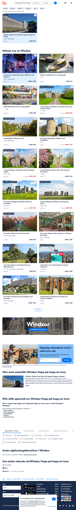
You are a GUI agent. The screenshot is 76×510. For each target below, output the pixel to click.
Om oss (56, 486)
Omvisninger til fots (9, 417)
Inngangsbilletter (8, 413)
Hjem (3, 479)
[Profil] (71, 3)
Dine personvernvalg (41, 493)
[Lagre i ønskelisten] (35, 15)
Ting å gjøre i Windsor (28, 479)
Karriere (57, 488)
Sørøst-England (17, 479)
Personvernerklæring (7, 366)
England (9, 479)
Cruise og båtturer (8, 410)
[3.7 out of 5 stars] (6, 471)
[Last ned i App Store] (29, 493)
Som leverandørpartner (66, 486)
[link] (19, 28)
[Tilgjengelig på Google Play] (29, 488)
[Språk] (65, 3)
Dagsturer (6, 415)
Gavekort (57, 496)
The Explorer (57, 499)
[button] (19, 28)
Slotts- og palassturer (9, 412)
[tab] (11, 431)
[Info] (23, 11)
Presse (56, 493)
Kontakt (38, 486)
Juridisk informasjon (41, 488)
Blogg (56, 491)
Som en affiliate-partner (66, 491)
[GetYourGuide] (4, 3)
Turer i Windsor (40, 479)
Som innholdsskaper (65, 488)
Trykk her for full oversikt (30, 454)
